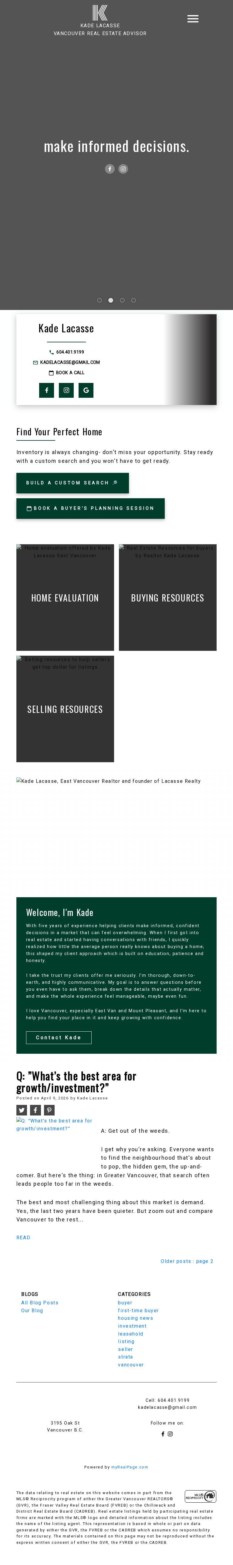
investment (132, 1326)
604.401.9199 (70, 352)
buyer (125, 1303)
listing (126, 1341)
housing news (135, 1318)
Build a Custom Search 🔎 (72, 483)
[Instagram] (123, 169)
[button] (66, 352)
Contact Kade (59, 1037)
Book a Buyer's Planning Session (94, 508)
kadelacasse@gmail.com (70, 362)
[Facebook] (110, 169)
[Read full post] (56, 1142)
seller (125, 1349)
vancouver (131, 1365)
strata (125, 1357)
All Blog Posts (40, 1303)
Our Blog (32, 1310)
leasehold (130, 1334)
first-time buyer (138, 1310)
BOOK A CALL (70, 372)
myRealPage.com (129, 1467)
